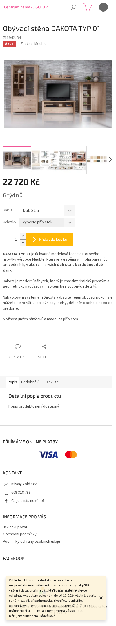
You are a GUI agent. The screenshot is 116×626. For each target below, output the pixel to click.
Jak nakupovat (15, 527)
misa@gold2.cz (24, 484)
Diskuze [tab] (52, 382)
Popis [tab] (12, 382)
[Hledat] (73, 7)
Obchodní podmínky (20, 534)
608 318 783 (21, 492)
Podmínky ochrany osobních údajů (31, 541)
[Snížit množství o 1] (23, 242)
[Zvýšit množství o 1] (23, 236)
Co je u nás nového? (27, 501)
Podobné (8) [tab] (31, 382)
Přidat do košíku (53, 239)
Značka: (34, 44)
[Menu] (103, 7)
